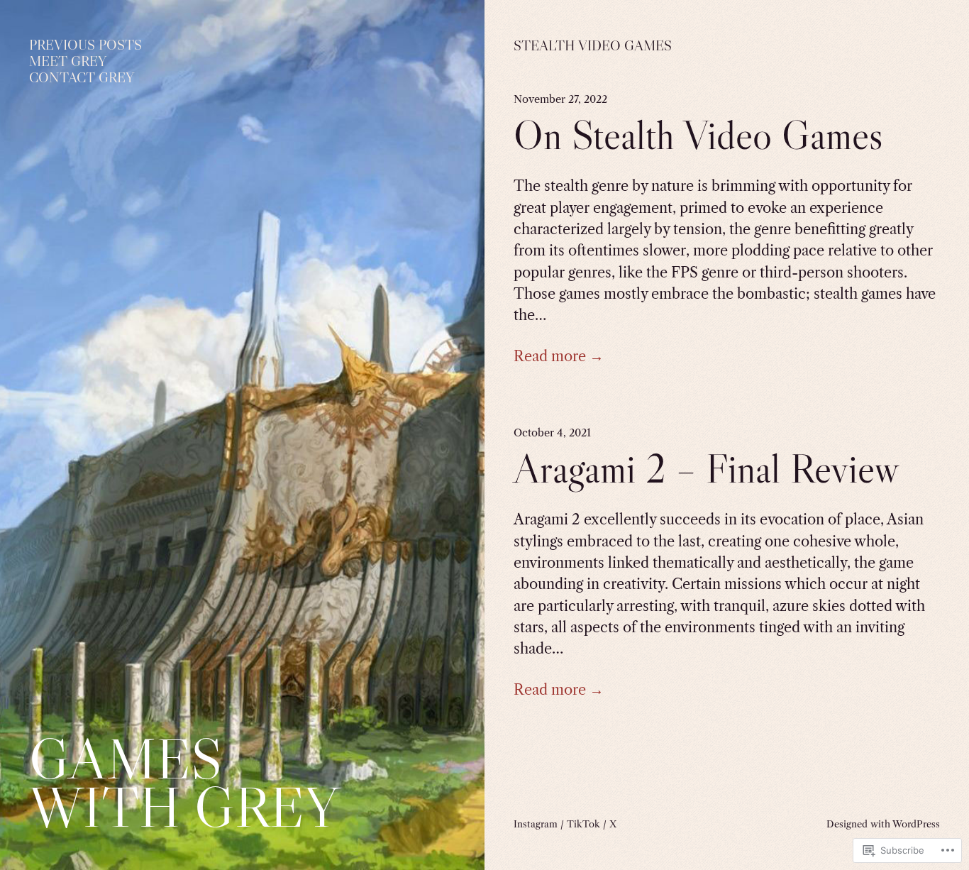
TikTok (583, 824)
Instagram (536, 824)
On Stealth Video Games (698, 135)
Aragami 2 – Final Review (706, 469)
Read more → (559, 356)
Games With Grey (184, 782)
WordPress (916, 824)
